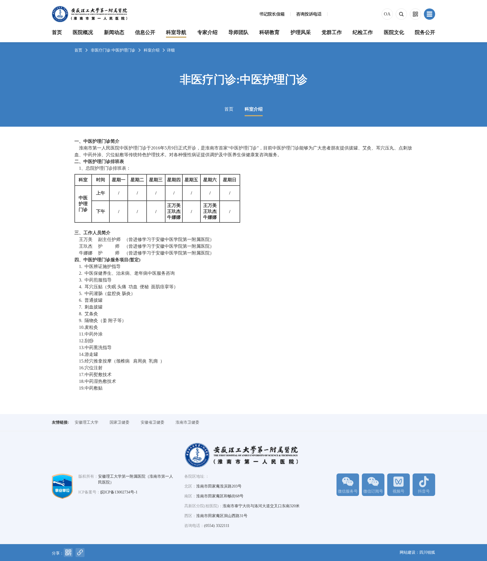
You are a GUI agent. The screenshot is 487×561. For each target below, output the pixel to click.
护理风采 (301, 32)
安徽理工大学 (86, 422)
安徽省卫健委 (152, 422)
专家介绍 (207, 32)
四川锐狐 (427, 552)
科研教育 (269, 32)
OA (387, 14)
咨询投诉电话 (309, 14)
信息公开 (145, 32)
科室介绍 (152, 50)
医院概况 (83, 32)
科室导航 (176, 32)
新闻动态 (114, 32)
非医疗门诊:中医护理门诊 (113, 50)
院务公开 (425, 32)
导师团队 (238, 32)
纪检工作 (363, 32)
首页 (57, 32)
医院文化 (394, 32)
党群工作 (332, 32)
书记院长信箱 (272, 14)
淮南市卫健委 (187, 422)
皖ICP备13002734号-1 (119, 492)
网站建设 (407, 552)
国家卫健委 (119, 422)
